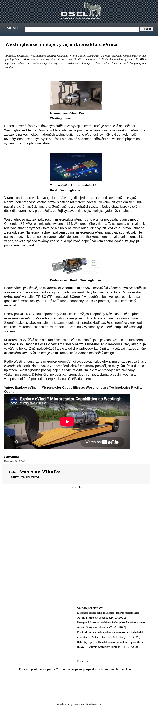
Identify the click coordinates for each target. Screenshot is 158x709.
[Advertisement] (76, 522)
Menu (10, 28)
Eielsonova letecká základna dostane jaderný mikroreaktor (108, 612)
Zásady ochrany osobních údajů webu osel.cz (79, 704)
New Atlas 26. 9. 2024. (15, 461)
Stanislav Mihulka (40, 472)
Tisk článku (76, 487)
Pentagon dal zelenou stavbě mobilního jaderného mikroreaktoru (111, 622)
